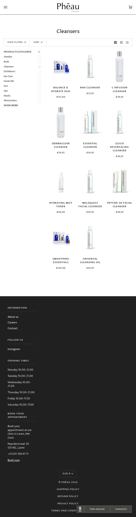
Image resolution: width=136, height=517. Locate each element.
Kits (6, 86)
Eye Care (8, 76)
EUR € (67, 473)
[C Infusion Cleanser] (119, 66)
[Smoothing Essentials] (60, 237)
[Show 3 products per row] (121, 42)
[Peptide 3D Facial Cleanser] (119, 182)
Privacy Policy (68, 503)
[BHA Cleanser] (90, 67)
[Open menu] (9, 7)
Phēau (65, 482)
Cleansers (9, 66)
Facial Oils (9, 81)
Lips (6, 90)
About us (13, 317)
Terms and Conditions (68, 510)
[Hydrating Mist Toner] (60, 182)
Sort (36, 42)
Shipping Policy (68, 489)
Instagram (14, 349)
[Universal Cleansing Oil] (90, 238)
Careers (12, 322)
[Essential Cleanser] (90, 123)
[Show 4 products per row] (128, 42)
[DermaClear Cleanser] (60, 122)
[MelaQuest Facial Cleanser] (90, 182)
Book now (14, 460)
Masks (7, 95)
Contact (13, 328)
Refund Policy (68, 496)
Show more (11, 105)
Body (6, 61)
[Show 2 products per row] (115, 42)
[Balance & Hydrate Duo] (60, 66)
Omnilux (8, 56)
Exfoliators (9, 71)
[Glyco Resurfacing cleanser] (119, 123)
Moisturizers (10, 100)
